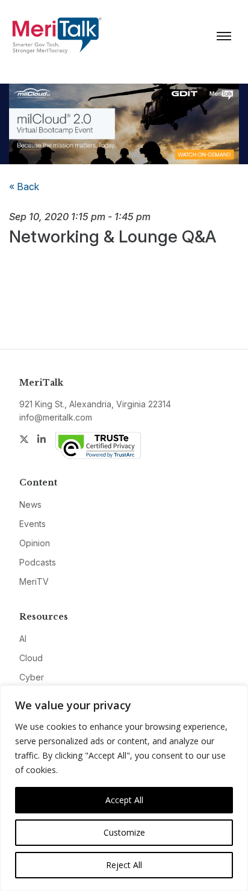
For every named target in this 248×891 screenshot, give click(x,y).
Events (32, 524)
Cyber (31, 677)
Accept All (124, 800)
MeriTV (34, 581)
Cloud (31, 658)
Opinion (34, 543)
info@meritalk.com (55, 417)
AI (22, 639)
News (30, 504)
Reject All (124, 865)
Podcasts (37, 562)
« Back (24, 186)
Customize (124, 832)
